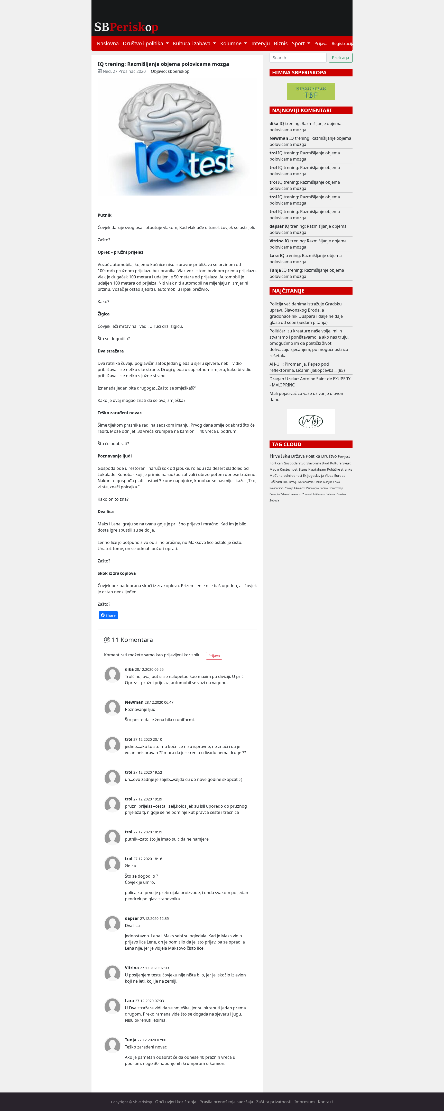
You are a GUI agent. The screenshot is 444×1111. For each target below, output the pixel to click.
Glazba (318, 482)
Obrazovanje (336, 488)
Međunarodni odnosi (286, 475)
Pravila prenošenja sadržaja (226, 1102)
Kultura (335, 463)
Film (285, 482)
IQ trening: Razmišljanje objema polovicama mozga (305, 127)
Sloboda (274, 500)
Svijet (347, 463)
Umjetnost (295, 494)
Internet (331, 494)
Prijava (321, 43)
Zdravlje (288, 488)
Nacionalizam (305, 482)
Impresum (304, 1102)
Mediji (274, 469)
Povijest (344, 456)
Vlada (329, 475)
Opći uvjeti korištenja (175, 1102)
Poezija (324, 488)
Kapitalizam (317, 469)
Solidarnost (319, 494)
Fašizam (276, 481)
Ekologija (275, 494)
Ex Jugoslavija (313, 475)
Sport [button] (299, 43)
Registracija (343, 43)
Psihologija (312, 488)
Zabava (285, 494)
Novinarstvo (276, 488)
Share (110, 615)
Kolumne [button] (231, 43)
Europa (339, 475)
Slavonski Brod (318, 463)
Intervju (260, 43)
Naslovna (108, 43)
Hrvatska (280, 455)
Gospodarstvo (295, 463)
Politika (313, 456)
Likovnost (299, 488)
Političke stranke (339, 469)
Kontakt (325, 1102)
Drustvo (341, 494)
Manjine (327, 482)
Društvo (329, 456)
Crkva (336, 482)
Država (298, 456)
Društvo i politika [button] (143, 43)
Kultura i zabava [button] (192, 43)
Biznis (281, 43)
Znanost (307, 494)
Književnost (289, 469)
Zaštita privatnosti (273, 1102)
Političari (276, 463)
